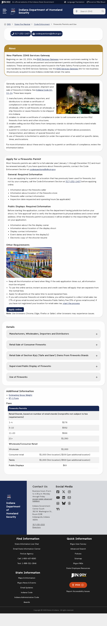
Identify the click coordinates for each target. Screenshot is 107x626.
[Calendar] (58, 503)
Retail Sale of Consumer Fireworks (27, 344)
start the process (71, 303)
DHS (9, 24)
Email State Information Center (26, 549)
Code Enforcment (42, 24)
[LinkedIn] (63, 497)
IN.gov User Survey (78, 544)
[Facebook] (58, 492)
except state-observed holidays (42, 500)
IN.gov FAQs (78, 563)
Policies (78, 553)
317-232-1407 (73, 181)
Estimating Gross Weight (20, 395)
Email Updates (26, 587)
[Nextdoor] (58, 509)
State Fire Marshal (22, 24)
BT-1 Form (14, 398)
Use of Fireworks (18, 377)
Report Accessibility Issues (78, 591)
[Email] (69, 497)
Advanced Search (78, 549)
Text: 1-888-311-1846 (26, 563)
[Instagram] (69, 492)
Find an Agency (26, 553)
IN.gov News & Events (26, 583)
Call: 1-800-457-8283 (27, 558)
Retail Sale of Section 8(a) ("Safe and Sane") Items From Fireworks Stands (48, 355)
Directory (36, 527)
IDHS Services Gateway (48, 59)
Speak (77, 585)
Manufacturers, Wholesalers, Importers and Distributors (39, 333)
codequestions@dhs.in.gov (42, 169)
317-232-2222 (38, 525)
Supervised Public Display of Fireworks (30, 366)
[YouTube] (58, 497)
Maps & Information (26, 578)
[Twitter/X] (63, 492)
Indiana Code (26, 592)
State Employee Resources (78, 568)
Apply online (15, 309)
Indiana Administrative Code (26, 597)
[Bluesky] (63, 503)
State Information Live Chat (27, 544)
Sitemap (78, 558)
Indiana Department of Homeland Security (40, 11)
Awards (27, 602)
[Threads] (69, 503)
